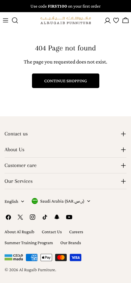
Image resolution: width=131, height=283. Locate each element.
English (11, 201)
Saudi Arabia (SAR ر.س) (62, 201)
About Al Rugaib (19, 231)
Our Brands (70, 242)
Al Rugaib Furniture (37, 269)
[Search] (14, 20)
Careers (76, 231)
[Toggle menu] (5, 20)
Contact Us (52, 231)
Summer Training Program (29, 242)
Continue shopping (65, 80)
